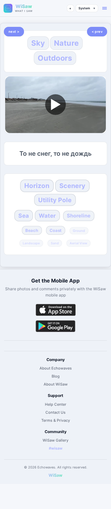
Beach (31, 230)
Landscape (31, 243)
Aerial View (78, 243)
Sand (55, 243)
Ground (79, 231)
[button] (104, 8)
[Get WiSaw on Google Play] (55, 326)
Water (47, 215)
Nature (66, 43)
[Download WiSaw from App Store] (55, 309)
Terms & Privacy (55, 420)
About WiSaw (56, 384)
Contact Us (55, 412)
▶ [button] (55, 104)
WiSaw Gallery (55, 440)
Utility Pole (55, 200)
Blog (56, 376)
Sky (38, 43)
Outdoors (55, 57)
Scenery (72, 186)
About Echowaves (55, 368)
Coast (56, 230)
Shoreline (79, 216)
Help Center (55, 404)
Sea (23, 215)
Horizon (37, 186)
